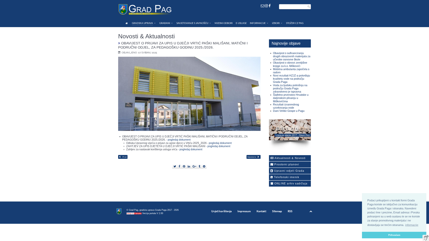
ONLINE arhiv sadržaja (290, 183)
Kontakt (261, 211)
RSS (290, 211)
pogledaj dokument (179, 139)
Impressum (244, 211)
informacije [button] (411, 225)
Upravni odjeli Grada (288, 170)
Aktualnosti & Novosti (290, 158)
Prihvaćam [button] (394, 235)
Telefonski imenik (286, 177)
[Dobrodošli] (127, 23)
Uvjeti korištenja (221, 211)
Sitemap (277, 211)
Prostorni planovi (286, 164)
